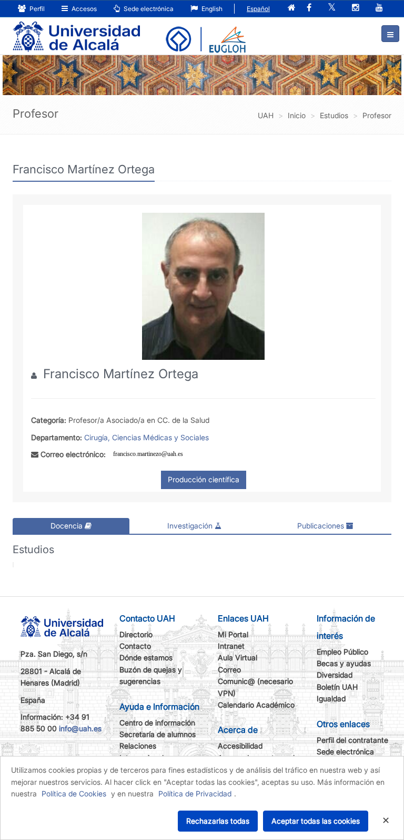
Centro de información (157, 722)
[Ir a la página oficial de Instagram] (355, 8)
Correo (229, 669)
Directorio (136, 634)
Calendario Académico (256, 704)
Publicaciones (321, 525)
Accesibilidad (240, 745)
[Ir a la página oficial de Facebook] (309, 8)
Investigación (191, 525)
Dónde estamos (146, 657)
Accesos (83, 9)
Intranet (231, 645)
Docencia (67, 525)
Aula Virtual (237, 657)
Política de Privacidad (194, 793)
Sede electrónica (148, 9)
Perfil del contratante (352, 739)
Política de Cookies (74, 793)
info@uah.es (80, 728)
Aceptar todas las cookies (315, 820)
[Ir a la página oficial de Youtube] (379, 8)
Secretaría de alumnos (157, 734)
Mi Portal (233, 634)
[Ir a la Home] (76, 29)
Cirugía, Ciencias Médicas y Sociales (146, 437)
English (211, 9)
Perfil (36, 9)
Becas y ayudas (344, 663)
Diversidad (334, 674)
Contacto (135, 645)
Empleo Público (342, 651)
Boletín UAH (337, 686)
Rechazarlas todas (217, 820)
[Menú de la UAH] (390, 33)
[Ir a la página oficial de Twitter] (332, 8)
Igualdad (331, 698)
